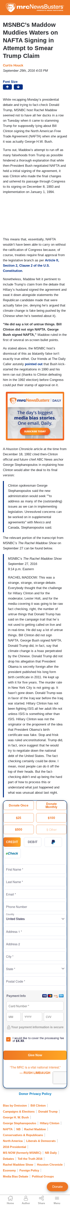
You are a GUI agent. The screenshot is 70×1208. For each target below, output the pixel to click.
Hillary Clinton (49, 1123)
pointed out (34, 364)
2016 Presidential (14, 1147)
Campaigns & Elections (19, 1111)
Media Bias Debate (15, 1176)
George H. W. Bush (16, 1117)
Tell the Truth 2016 (30, 1158)
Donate (57, 1187)
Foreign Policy (29, 1170)
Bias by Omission (15, 1105)
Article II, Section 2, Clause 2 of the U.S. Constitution (31, 265)
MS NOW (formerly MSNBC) (22, 1152)
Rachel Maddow (35, 1129)
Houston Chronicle (50, 1164)
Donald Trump (48, 1111)
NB (18, 1129)
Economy (9, 1170)
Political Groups (43, 1176)
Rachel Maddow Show (18, 1164)
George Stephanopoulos (19, 1123)
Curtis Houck (13, 65)
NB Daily (51, 1152)
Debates (8, 1158)
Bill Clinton (38, 1105)
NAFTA (8, 1129)
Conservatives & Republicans (23, 1135)
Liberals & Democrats (41, 1141)
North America (13, 1141)
